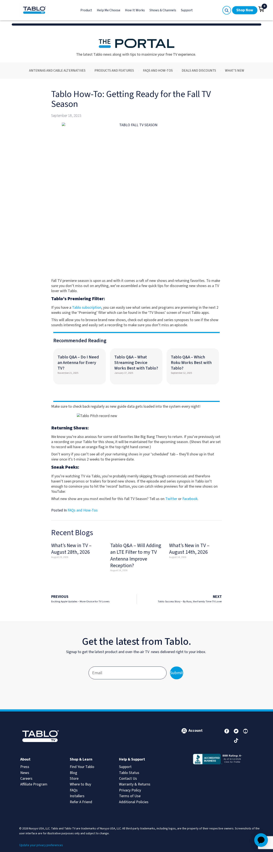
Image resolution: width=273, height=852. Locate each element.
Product (86, 10)
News (24, 772)
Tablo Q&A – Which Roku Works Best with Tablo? (191, 362)
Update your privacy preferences (41, 845)
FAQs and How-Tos (158, 70)
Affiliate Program (33, 784)
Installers (77, 796)
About (25, 759)
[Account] (184, 730)
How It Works (135, 10)
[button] (261, 9)
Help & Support (132, 759)
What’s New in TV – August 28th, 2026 (71, 549)
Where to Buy (80, 784)
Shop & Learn (81, 759)
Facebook (189, 498)
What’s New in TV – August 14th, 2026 (189, 549)
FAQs (74, 790)
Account (196, 730)
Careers (26, 778)
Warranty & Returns (134, 784)
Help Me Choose (108, 10)
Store (74, 778)
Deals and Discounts (199, 70)
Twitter (171, 498)
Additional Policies (133, 802)
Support (187, 10)
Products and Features (114, 70)
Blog (73, 772)
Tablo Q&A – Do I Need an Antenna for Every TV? (78, 362)
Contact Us (128, 778)
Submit (176, 673)
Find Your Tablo (82, 766)
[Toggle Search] (226, 10)
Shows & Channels (163, 10)
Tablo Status (129, 772)
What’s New (234, 70)
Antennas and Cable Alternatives (57, 70)
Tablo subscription (86, 307)
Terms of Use (130, 796)
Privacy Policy (130, 790)
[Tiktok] (236, 740)
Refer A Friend (81, 802)
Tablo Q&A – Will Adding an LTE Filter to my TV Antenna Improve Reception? (135, 555)
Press (24, 766)
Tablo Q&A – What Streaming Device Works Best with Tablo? (136, 362)
